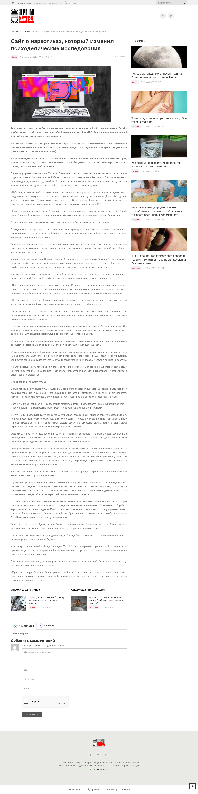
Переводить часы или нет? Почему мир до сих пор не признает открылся (46, 600)
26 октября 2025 (29, 56)
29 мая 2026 (151, 126)
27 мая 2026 (151, 219)
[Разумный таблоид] (22, 16)
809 (162, 268)
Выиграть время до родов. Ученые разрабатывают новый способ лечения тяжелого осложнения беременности (156, 210)
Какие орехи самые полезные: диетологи (55, 2)
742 (162, 126)
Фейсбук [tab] (49, 625)
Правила (95, 789)
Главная (15, 31)
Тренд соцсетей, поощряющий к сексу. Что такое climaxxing (159, 119)
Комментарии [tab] (26, 625)
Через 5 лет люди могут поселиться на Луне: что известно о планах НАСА (156, 75)
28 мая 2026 (148, 171)
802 (159, 82)
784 (159, 171)
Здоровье (94, 607)
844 (162, 219)
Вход (111, 789)
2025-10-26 (46, 607)
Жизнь (27, 31)
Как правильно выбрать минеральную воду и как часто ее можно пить (156, 164)
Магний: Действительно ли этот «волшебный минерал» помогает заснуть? (106, 600)
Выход (127, 789)
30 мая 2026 (148, 82)
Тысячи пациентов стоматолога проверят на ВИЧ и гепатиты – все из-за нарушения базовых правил (158, 259)
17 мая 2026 (151, 268)
